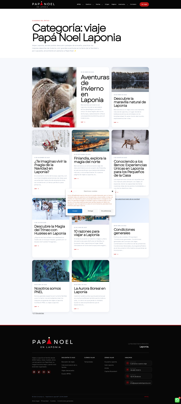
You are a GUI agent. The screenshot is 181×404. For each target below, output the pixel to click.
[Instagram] (34, 372)
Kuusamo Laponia (111, 362)
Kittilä (107, 368)
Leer (83, 122)
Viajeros (113, 4)
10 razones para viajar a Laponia (86, 233)
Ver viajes (144, 4)
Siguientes (40, 313)
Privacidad (44, 401)
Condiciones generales (124, 231)
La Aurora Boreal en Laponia (89, 290)
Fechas (98, 4)
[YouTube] (44, 372)
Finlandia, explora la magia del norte (90, 160)
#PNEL (79, 4)
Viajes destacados (68, 371)
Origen (107, 4)
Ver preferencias (106, 211)
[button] (112, 191)
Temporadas (88, 362)
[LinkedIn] (49, 372)
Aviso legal (35, 401)
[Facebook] (39, 372)
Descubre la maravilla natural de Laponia (130, 102)
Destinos (88, 4)
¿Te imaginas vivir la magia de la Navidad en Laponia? (50, 166)
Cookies (53, 401)
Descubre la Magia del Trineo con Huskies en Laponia (50, 230)
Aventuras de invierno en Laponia (95, 88)
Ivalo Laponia (109, 365)
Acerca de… (121, 4)
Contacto (133, 4)
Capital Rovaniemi (111, 371)
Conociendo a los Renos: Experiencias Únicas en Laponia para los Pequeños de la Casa (130, 168)
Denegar (90, 211)
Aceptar (74, 211)
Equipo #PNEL (66, 374)
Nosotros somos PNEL (47, 290)
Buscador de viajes (68, 362)
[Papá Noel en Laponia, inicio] (43, 4)
